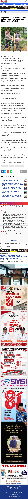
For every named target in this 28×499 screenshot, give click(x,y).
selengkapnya (14, 240)
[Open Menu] (26, 1)
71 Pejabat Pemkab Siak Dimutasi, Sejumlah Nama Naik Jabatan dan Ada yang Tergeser (14, 224)
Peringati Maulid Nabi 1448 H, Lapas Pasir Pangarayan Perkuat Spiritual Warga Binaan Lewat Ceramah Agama (14, 227)
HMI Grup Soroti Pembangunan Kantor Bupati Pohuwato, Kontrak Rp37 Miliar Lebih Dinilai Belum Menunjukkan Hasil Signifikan (15, 206)
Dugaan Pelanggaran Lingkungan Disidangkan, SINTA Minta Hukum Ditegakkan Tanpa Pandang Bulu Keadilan (13, 256)
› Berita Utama (6, 14)
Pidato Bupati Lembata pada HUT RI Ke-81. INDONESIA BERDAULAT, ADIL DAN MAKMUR (13, 221)
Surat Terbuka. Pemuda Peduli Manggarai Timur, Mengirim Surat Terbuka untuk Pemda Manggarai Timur (14, 211)
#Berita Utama (4, 166)
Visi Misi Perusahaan (14, 494)
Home (4, 4)
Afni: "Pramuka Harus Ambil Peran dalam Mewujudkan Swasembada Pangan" (12, 234)
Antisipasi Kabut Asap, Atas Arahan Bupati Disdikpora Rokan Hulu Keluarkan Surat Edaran (14, 231)
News (14, 4)
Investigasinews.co (17, 496)
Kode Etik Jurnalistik (20, 490)
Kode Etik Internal (9, 492)
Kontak (20, 492)
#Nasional (17, 166)
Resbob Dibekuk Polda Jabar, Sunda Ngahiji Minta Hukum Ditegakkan (14, 218)
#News (22, 166)
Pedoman (10, 490)
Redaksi (5, 490)
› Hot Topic (12, 14)
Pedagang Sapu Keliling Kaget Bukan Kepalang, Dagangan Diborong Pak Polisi (13, 19)
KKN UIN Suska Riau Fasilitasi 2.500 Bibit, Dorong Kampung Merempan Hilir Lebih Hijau (14, 215)
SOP (14, 490)
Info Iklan (16, 492)
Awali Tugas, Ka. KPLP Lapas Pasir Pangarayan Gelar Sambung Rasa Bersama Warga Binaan (15, 237)
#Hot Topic (11, 166)
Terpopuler (23, 4)
